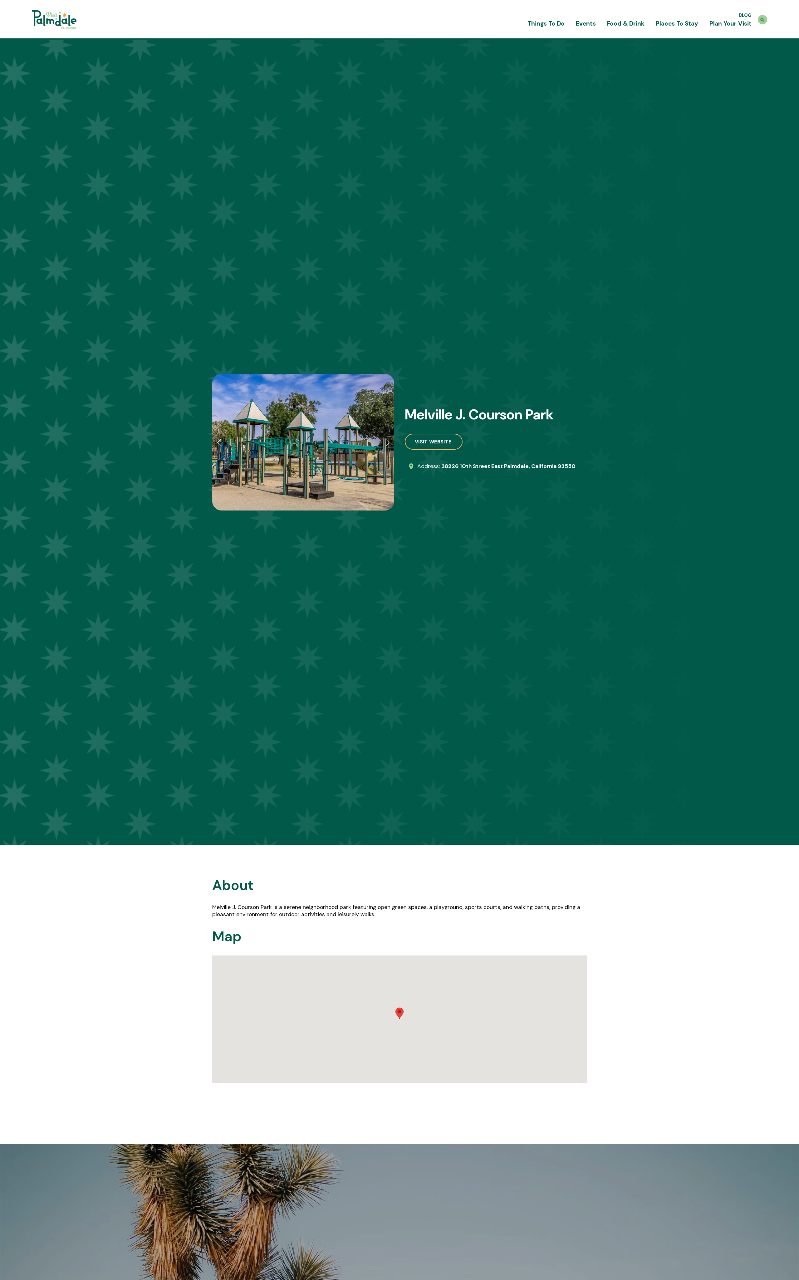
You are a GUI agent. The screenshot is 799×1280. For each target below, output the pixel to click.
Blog (745, 15)
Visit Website (434, 441)
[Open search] (762, 19)
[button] (219, 442)
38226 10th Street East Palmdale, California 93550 (508, 466)
